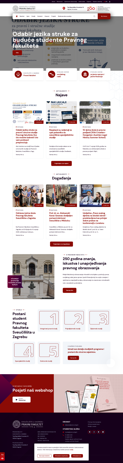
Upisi (28, 16)
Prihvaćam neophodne (61, 456)
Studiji (33, 16)
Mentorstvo (60, 1)
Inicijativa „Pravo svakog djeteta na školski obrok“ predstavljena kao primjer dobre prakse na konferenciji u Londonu (95, 224)
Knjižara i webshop (97, 1)
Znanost (47, 16)
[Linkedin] (98, 438)
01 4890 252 (68, 443)
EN (106, 1)
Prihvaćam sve (77, 456)
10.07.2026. (54, 133)
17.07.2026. (20, 133)
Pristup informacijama (94, 428)
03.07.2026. (87, 216)
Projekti (53, 16)
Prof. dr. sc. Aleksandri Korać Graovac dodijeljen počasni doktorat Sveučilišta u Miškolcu (61, 223)
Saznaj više (19, 160)
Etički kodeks (82, 1)
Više (17, 58)
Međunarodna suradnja (64, 16)
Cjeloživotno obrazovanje (70, 1)
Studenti (40, 16)
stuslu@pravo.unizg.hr (71, 438)
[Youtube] (103, 438)
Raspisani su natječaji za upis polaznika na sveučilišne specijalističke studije (61, 140)
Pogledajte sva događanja (61, 250)
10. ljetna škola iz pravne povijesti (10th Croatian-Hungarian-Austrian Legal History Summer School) (95, 140)
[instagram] (94, 438)
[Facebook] (89, 438)
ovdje (71, 449)
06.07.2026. (54, 216)
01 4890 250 (68, 441)
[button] (108, 44)
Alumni (53, 1)
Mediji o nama (92, 432)
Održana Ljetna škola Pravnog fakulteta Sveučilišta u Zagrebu (26, 221)
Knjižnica (89, 1)
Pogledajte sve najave (61, 169)
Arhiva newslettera (93, 430)
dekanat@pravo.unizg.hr (71, 431)
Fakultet (22, 16)
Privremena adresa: (20, 451)
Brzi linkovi (104, 16)
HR (104, 1)
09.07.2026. (87, 133)
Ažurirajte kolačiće (44, 456)
